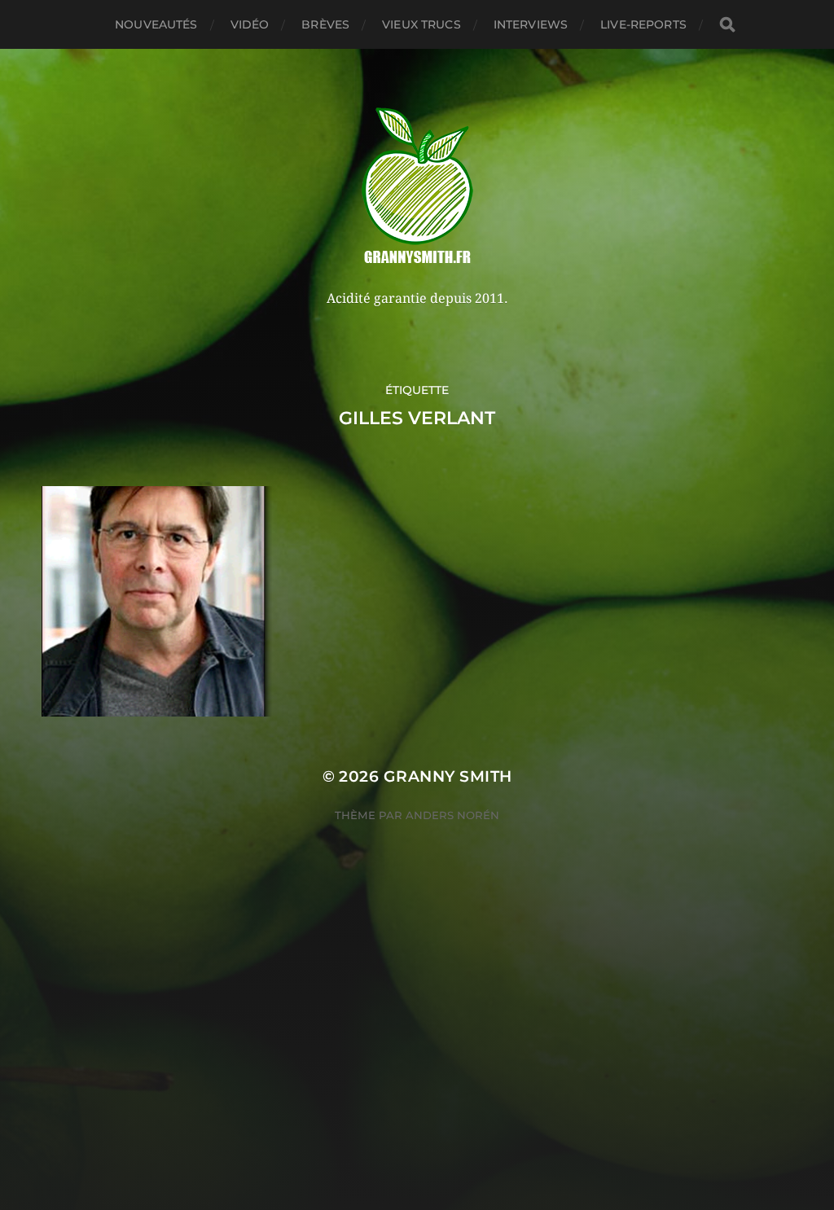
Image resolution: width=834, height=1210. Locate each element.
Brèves (325, 24)
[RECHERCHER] (727, 25)
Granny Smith (448, 776)
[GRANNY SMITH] (417, 187)
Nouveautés (156, 24)
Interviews (531, 24)
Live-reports (643, 24)
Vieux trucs (421, 24)
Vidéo (250, 24)
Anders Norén (452, 815)
